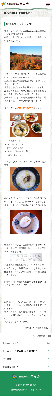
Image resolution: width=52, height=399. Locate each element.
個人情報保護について (19, 390)
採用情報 (7, 359)
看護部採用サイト (11, 367)
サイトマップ (36, 390)
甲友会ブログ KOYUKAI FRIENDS (20, 351)
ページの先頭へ (40, 336)
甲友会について (10, 343)
